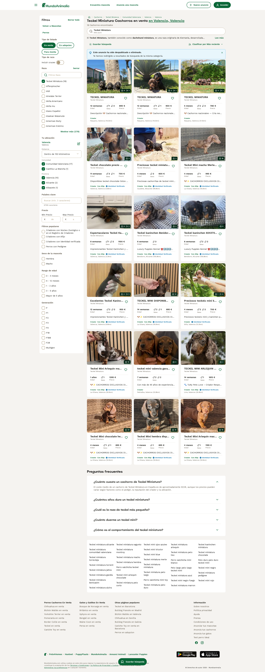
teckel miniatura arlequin (179, 546)
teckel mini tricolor (153, 549)
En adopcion (65, 45)
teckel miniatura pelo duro (154, 586)
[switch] (60, 62)
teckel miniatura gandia (101, 575)
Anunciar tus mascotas (205, 626)
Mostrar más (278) (70, 131)
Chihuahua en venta (54, 606)
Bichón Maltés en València (128, 614)
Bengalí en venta (88, 618)
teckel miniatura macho (128, 557)
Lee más (219, 38)
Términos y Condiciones (79, 665)
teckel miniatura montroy (124, 551)
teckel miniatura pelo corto (127, 584)
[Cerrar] (222, 52)
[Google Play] (187, 654)
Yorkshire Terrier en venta (57, 614)
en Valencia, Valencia (166, 21)
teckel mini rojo (206, 580)
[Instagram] (202, 642)
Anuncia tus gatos (202, 633)
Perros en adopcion (124, 632)
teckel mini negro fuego (183, 580)
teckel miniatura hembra (128, 562)
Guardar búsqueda (102, 44)
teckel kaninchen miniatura (206, 546)
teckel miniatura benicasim (97, 581)
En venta (48, 45)
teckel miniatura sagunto (128, 544)
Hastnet (69, 654)
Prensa (197, 618)
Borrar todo (74, 20)
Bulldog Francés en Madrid (128, 610)
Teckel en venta (52, 626)
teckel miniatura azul (181, 575)
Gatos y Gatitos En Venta (92, 602)
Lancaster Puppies (137, 654)
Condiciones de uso (203, 622)
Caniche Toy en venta (54, 629)
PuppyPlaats (82, 654)
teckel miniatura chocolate (206, 553)
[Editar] (78, 144)
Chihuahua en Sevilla (125, 618)
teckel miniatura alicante (101, 544)
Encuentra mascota (100, 5)
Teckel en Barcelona (125, 606)
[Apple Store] (210, 654)
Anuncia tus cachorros (205, 629)
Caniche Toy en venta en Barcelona (127, 627)
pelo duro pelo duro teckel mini (208, 561)
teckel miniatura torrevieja (97, 558)
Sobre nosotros (201, 606)
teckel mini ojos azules (155, 544)
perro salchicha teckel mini (127, 568)
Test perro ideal (201, 637)
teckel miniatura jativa (100, 570)
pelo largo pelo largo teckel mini (181, 569)
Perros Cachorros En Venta (57, 602)
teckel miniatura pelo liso (181, 553)
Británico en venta (89, 610)
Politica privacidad (203, 610)
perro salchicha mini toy (156, 580)
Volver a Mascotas (52, 26)
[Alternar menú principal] (36, 5)
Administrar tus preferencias (55, 668)
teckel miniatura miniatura (152, 565)
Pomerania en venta (54, 618)
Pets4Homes (55, 654)
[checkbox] (43, 81)
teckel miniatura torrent (101, 565)
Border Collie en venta (55, 622)
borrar (76, 68)
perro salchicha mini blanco (181, 561)
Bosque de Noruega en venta (94, 606)
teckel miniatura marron (183, 585)
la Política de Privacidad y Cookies (104, 665)
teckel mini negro (207, 568)
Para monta (50, 52)
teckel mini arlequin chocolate (126, 576)
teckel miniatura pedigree (206, 574)
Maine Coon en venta (90, 622)
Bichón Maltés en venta (56, 610)
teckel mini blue (152, 554)
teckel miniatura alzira (100, 587)
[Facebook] (196, 642)
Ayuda (197, 614)
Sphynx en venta (88, 614)
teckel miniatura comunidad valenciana (100, 551)
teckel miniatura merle (155, 559)
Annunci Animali (117, 654)
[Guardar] (125, 98)
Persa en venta (87, 626)
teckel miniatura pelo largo (154, 573)
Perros (46, 32)
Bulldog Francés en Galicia (128, 622)
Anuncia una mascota (127, 5)
